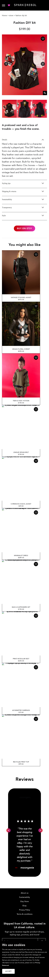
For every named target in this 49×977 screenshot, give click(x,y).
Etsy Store (24, 901)
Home (4, 15)
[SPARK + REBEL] (25, 5)
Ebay (24, 905)
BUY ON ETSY (24, 228)
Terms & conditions (24, 914)
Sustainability (24, 897)
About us (24, 893)
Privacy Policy (24, 910)
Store (11, 15)
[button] (43, 39)
